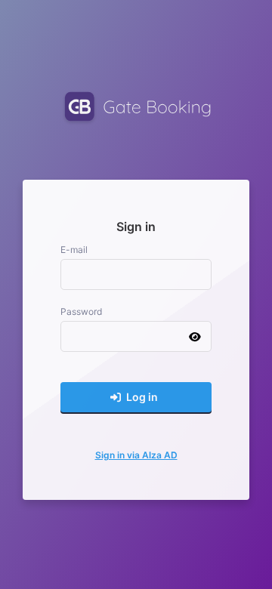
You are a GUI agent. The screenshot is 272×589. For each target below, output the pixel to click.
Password (81, 311)
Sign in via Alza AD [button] (136, 455)
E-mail (74, 249)
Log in (141, 396)
